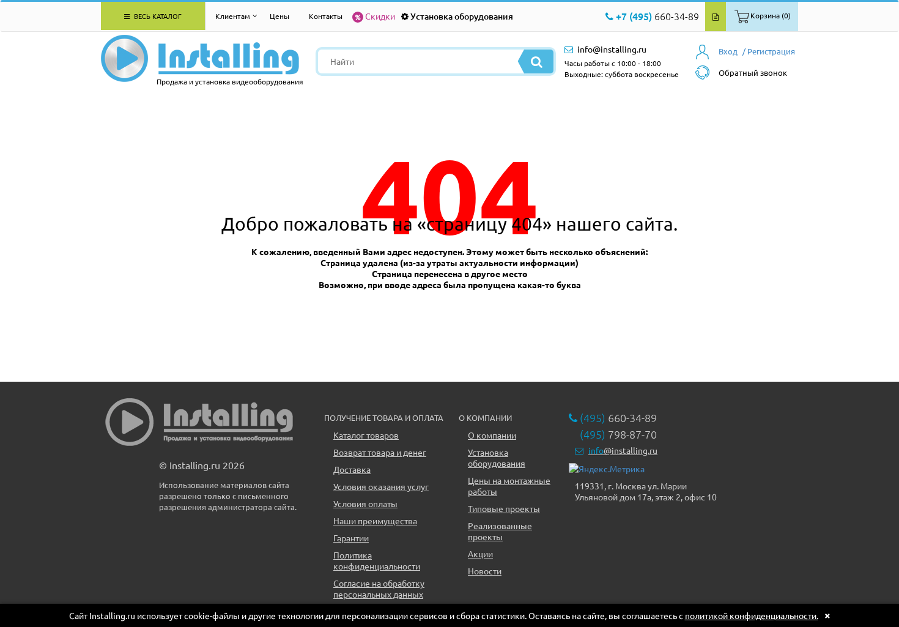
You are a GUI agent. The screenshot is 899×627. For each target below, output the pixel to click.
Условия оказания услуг (381, 486)
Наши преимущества (375, 520)
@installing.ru (622, 450)
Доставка (352, 469)
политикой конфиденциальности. (751, 615)
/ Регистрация (768, 51)
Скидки (380, 15)
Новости (484, 570)
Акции (480, 553)
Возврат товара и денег (379, 452)
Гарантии (351, 537)
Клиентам (232, 16)
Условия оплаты (365, 503)
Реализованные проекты (500, 531)
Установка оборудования (461, 16)
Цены (279, 16)
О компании (492, 434)
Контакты (325, 16)
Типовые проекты (504, 508)
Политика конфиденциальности (376, 560)
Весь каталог (157, 16)
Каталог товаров (366, 434)
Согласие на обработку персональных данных (378, 588)
